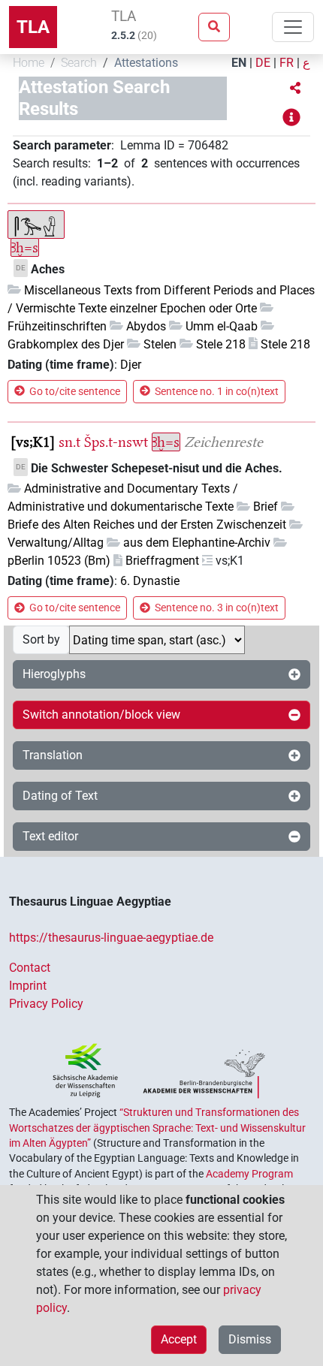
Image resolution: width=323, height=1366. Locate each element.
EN (238, 63)
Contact (29, 967)
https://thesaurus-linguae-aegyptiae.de (111, 937)
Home (28, 63)
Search (79, 63)
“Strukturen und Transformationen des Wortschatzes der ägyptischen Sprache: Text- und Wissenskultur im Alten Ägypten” (157, 1127)
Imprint (28, 986)
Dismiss (249, 1339)
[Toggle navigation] (293, 27)
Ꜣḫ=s (24, 247)
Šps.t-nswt (116, 442)
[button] (295, 88)
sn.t (69, 442)
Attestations (146, 63)
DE (262, 63)
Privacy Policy (46, 1004)
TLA (33, 27)
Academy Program (249, 1174)
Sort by (41, 639)
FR (286, 63)
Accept (179, 1339)
